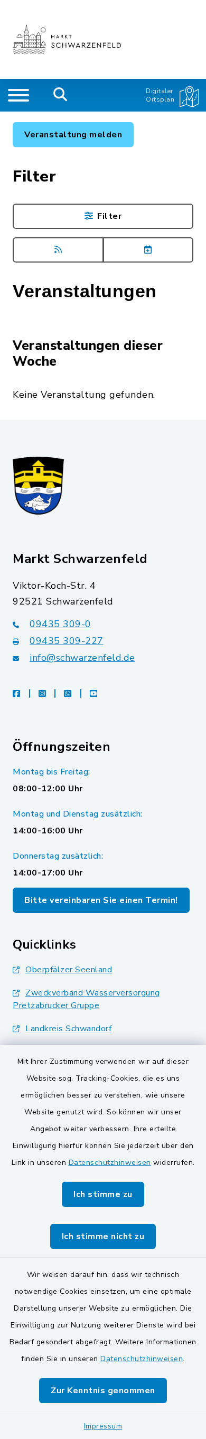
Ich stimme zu (103, 1194)
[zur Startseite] (67, 39)
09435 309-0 (60, 624)
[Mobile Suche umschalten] (60, 95)
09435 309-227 (67, 641)
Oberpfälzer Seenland (68, 969)
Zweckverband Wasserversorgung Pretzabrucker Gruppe (86, 999)
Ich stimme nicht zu (103, 1236)
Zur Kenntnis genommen (103, 1390)
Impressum (103, 1426)
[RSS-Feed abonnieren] (58, 250)
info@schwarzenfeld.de (82, 657)
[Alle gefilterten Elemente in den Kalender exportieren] (148, 250)
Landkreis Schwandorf (68, 1028)
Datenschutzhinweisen (110, 1163)
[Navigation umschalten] (18, 95)
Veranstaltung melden (73, 134)
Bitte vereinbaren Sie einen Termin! (101, 900)
